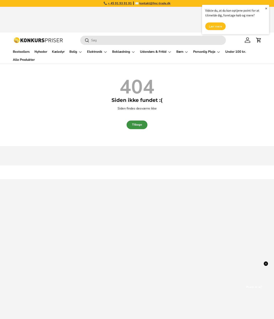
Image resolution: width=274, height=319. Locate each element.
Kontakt (198, 227)
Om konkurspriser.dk (208, 211)
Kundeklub (200, 275)
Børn (179, 52)
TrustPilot (149, 219)
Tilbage (137, 125)
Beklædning (121, 52)
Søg (195, 203)
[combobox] (153, 40)
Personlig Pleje (204, 52)
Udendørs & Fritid (153, 52)
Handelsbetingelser (207, 243)
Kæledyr (58, 52)
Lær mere (215, 26)
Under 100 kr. (235, 52)
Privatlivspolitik (204, 259)
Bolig (73, 52)
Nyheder (41, 52)
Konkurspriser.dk (31, 304)
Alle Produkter (24, 60)
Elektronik (94, 52)
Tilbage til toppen (137, 172)
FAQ (196, 219)
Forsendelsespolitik (207, 267)
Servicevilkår (202, 251)
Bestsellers (21, 52)
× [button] (266, 8)
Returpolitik (201, 235)
